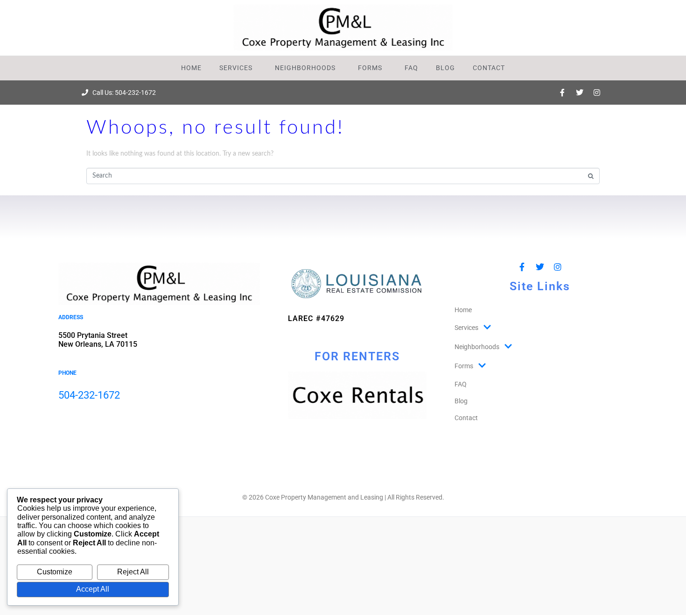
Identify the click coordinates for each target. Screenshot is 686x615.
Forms (370, 68)
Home (191, 68)
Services (235, 68)
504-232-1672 (89, 395)
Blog (445, 68)
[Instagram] (596, 92)
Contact (489, 68)
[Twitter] (579, 92)
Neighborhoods (305, 68)
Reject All (133, 572)
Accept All (92, 589)
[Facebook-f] (562, 92)
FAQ (411, 68)
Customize (54, 572)
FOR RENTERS (357, 356)
